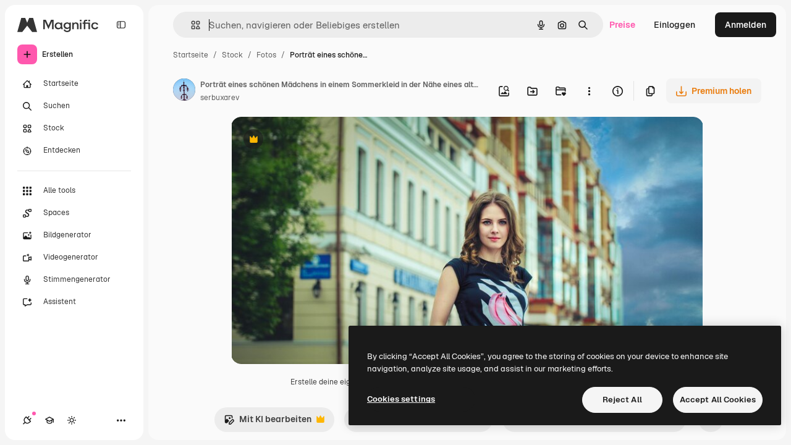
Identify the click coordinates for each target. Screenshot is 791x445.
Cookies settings (401, 399)
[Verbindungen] (27, 420)
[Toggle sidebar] (121, 25)
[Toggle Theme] (72, 420)
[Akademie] (49, 420)
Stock (232, 55)
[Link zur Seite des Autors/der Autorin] (184, 91)
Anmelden (745, 24)
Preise (622, 24)
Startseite (190, 55)
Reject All (622, 399)
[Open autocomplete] (191, 25)
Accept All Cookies (718, 399)
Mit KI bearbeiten (267, 422)
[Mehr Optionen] (589, 90)
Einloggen (674, 24)
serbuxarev (219, 98)
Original (310, 140)
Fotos (266, 55)
